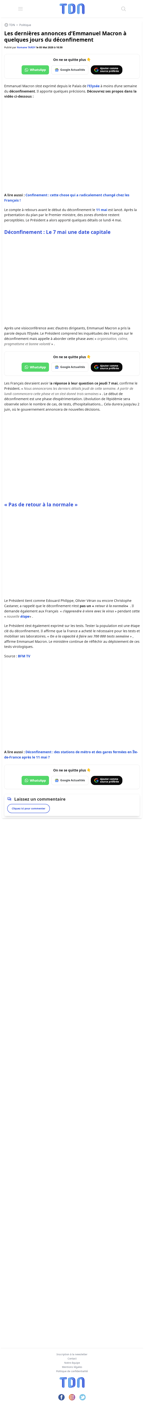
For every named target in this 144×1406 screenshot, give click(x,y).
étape (25, 616)
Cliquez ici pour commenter (28, 808)
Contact (72, 1358)
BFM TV (24, 656)
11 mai (101, 209)
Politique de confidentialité (72, 1371)
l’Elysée (93, 86)
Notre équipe (72, 1362)
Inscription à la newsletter (72, 1354)
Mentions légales (72, 1367)
